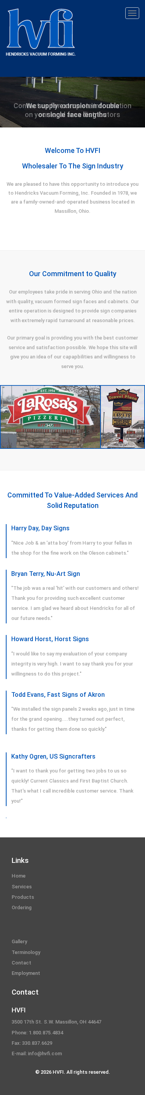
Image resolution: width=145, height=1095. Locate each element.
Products (23, 897)
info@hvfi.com (45, 1053)
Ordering (22, 907)
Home (19, 876)
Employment (26, 973)
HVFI (19, 1010)
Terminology (26, 952)
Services (22, 887)
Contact (21, 963)
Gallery (19, 941)
